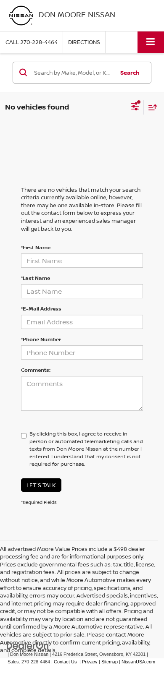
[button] (31, 42)
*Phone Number (41, 339)
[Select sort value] (150, 107)
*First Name (35, 247)
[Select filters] (135, 107)
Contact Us (65, 661)
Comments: (35, 369)
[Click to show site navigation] (151, 42)
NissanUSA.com (138, 661)
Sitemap (109, 661)
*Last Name (35, 278)
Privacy (90, 661)
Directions (84, 42)
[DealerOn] (27, 645)
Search (130, 72)
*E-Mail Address (41, 308)
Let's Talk (41, 485)
